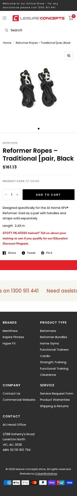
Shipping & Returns (54, 406)
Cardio (45, 356)
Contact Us (11, 393)
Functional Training (54, 368)
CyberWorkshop (46, 474)
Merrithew (10, 331)
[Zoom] (69, 56)
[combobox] (38, 30)
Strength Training (53, 362)
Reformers (48, 331)
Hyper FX (9, 343)
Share (12, 253)
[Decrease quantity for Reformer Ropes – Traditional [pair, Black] (6, 194)
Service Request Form (56, 393)
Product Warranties (55, 399)
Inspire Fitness (13, 337)
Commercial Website (19, 399)
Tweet (31, 253)
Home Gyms (49, 343)
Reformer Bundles (53, 337)
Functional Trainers (54, 349)
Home (7, 43)
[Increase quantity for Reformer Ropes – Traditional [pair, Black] (17, 194)
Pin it (49, 253)
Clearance (48, 375)
